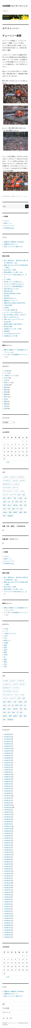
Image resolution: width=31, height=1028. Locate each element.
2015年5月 (7, 824)
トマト (16, 491)
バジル (22, 491)
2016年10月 (7, 807)
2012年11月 (7, 871)
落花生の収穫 (8, 326)
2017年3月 (7, 805)
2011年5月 (7, 906)
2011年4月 (7, 909)
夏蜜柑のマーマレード (10, 300)
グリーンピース (7, 491)
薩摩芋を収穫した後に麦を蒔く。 (14, 324)
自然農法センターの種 (10, 336)
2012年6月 (7, 880)
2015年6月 (7, 821)
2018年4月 (7, 786)
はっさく (22, 480)
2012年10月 (7, 873)
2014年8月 (7, 836)
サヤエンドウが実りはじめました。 (14, 284)
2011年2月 (7, 913)
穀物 (5, 394)
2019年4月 (7, 765)
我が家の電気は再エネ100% (12, 293)
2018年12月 (7, 774)
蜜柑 (20, 512)
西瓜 (25, 512)
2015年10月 (7, 819)
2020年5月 (7, 737)
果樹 (5, 387)
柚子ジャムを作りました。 (12, 317)
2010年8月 (7, 925)
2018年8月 (7, 779)
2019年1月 (7, 772)
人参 (18, 494)
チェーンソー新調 (11, 35)
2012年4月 (7, 885)
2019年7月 (7, 760)
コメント (26, 196)
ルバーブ (13, 494)
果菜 (5, 389)
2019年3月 (7, 767)
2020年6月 (7, 734)
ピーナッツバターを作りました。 (14, 312)
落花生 (5, 512)
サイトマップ (6, 1012)
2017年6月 (7, 798)
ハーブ (6, 373)
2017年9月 (7, 791)
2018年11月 (7, 777)
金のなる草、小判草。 (10, 270)
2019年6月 (7, 762)
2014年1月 (7, 850)
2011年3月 (7, 911)
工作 (5, 380)
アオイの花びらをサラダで (12, 333)
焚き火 (10, 505)
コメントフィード (9, 225)
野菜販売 (10, 516)
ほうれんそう (7, 484)
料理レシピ (7, 382)
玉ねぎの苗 (7, 322)
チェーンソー (19, 196)
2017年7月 (7, 795)
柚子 (21, 502)
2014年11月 (7, 828)
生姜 (25, 505)
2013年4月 (7, 866)
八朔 (23, 494)
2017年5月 (7, 800)
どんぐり (15, 480)
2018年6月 (7, 781)
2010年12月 (7, 916)
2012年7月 (7, 878)
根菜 (5, 392)
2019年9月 (7, 755)
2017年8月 (7, 793)
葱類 (5, 404)
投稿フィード (8, 223)
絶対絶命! (7, 331)
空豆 (9, 509)
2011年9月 (7, 899)
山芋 (9, 502)
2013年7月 (7, 861)
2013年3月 (7, 869)
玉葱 (20, 505)
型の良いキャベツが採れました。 (14, 281)
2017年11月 (7, 788)
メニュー (5, 11)
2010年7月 (7, 927)
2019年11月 (7, 751)
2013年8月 (7, 859)
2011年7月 (7, 902)
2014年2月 (7, 847)
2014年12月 (7, 826)
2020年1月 (7, 746)
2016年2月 (7, 812)
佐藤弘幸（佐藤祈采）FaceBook (14, 242)
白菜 (4, 509)
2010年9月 (7, 923)
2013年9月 (7, 857)
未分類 (6, 385)
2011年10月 (7, 897)
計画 (5, 406)
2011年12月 (7, 892)
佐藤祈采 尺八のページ (11, 244)
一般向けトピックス (10, 375)
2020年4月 (7, 739)
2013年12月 (7, 852)
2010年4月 (7, 935)
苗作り (6, 397)
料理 (16, 502)
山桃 (4, 502)
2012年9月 (7, 876)
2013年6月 (7, 864)
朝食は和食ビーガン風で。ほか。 (14, 272)
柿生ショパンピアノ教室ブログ (13, 246)
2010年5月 (7, 932)
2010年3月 (7, 937)
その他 (12, 196)
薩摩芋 (15, 512)
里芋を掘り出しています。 (12, 289)
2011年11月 (7, 894)
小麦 (25, 498)
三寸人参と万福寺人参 (10, 310)
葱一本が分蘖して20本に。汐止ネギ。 (15, 314)
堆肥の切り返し (8, 291)
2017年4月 (7, 803)
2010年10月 (7, 920)
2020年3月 (7, 741)
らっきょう (16, 484)
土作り (6, 378)
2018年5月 (7, 784)
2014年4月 (7, 845)
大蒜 (14, 498)
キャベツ (15, 487)
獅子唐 (15, 505)
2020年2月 (7, 744)
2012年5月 (7, 883)
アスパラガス (7, 487)
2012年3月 (7, 887)
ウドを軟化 (7, 279)
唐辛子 (10, 498)
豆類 (5, 408)
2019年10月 (7, 753)
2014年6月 (7, 840)
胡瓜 (13, 509)
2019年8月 (7, 758)
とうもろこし (7, 480)
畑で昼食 (6, 296)
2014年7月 (7, 838)
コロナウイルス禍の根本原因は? (13, 286)
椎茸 (4, 505)
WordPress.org (9, 228)
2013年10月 (7, 854)
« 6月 (7, 462)
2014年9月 (7, 833)
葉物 (5, 401)
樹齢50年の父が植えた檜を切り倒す (15, 303)
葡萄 (5, 350)
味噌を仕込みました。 (10, 298)
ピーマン (5, 494)
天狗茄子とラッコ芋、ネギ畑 (12, 329)
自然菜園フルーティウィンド (15, 6)
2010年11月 (7, 918)
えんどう (13, 477)
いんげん (5, 477)
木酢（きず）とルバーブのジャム (14, 319)
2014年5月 (7, 843)
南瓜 (4, 498)
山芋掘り (6, 307)
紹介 (3, 1004)
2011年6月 (7, 904)
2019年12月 (7, 748)
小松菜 (20, 498)
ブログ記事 (5, 1008)
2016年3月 (7, 810)
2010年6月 (7, 930)
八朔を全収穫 (8, 305)
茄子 (21, 509)
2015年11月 (7, 817)
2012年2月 (7, 890)
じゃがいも (20, 477)
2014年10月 (7, 831)
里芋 (4, 516)
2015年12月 (7, 814)
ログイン (6, 221)
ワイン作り (7, 354)
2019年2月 (7, 770)
